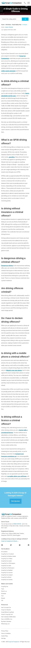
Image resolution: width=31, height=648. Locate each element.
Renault (3, 598)
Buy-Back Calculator (6, 621)
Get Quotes (15, 501)
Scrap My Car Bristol (6, 577)
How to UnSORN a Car (6, 619)
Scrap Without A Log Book (7, 612)
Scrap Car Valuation (6, 609)
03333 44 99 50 (17, 524)
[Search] (25, 19)
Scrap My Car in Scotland (7, 554)
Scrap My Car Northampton (7, 568)
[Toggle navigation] (28, 3)
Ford (2, 595)
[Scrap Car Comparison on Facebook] (2, 545)
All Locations (4, 551)
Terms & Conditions (6, 633)
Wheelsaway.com (5, 623)
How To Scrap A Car (6, 607)
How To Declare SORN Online (8, 616)
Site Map (3, 638)
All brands (3, 593)
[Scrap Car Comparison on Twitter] (11, 545)
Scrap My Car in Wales (6, 558)
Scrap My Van (4, 586)
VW (2, 600)
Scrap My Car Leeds (6, 565)
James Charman (9, 27)
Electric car (4, 591)
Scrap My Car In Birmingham (8, 563)
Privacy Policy (4, 631)
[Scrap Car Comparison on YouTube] (20, 545)
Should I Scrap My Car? (7, 614)
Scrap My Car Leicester (7, 572)
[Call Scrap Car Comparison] (25, 3)
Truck (2, 589)
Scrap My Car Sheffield (6, 570)
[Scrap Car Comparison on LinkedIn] (28, 545)
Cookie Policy (4, 636)
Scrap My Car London (6, 561)
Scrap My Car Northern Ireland (8, 556)
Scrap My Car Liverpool (6, 575)
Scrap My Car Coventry (6, 579)
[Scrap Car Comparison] (11, 3)
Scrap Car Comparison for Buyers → (10, 541)
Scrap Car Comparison (13, 641)
